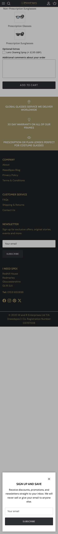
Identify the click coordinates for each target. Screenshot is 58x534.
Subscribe (29, 521)
